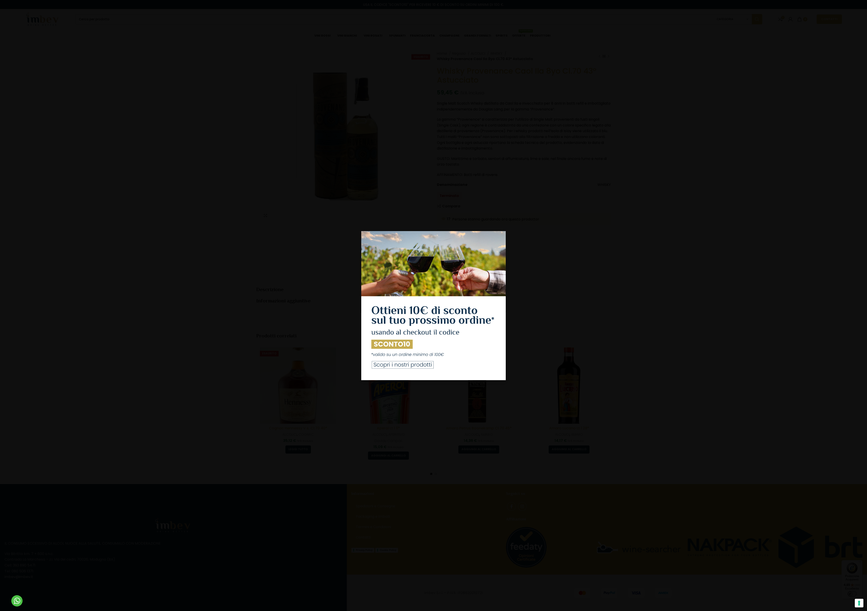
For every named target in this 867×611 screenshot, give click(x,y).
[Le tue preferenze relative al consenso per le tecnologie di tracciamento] (859, 603)
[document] (433, 305)
